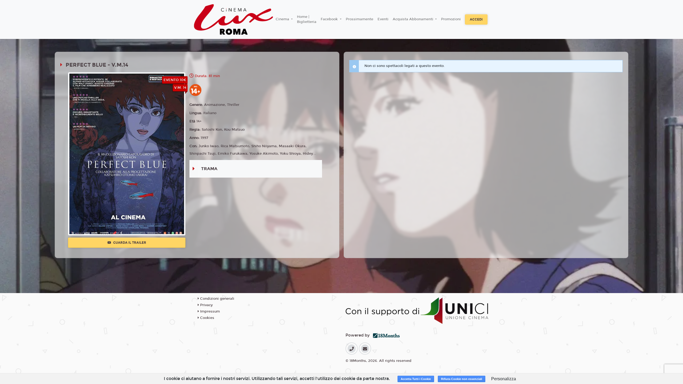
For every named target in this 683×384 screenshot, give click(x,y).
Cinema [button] (283, 19)
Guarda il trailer (129, 243)
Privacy (206, 305)
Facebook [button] (330, 19)
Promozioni (451, 19)
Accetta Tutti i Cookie (416, 379)
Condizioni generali (216, 299)
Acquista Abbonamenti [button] (413, 19)
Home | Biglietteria (306, 19)
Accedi (476, 19)
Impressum (209, 311)
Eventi (383, 19)
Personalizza (503, 379)
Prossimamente (359, 19)
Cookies (206, 318)
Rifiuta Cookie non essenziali (461, 379)
